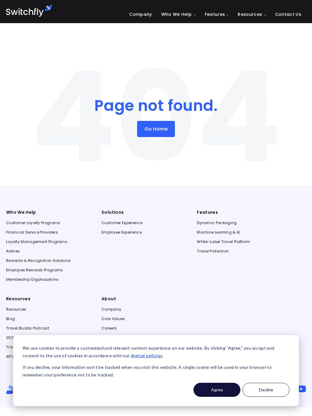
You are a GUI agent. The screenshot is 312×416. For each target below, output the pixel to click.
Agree (217, 389)
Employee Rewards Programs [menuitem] (34, 270)
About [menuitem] (108, 299)
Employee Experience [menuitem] (121, 232)
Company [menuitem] (111, 309)
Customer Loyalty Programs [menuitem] (33, 222)
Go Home (156, 128)
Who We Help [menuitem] (21, 212)
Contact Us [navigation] (288, 14)
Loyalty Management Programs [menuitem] (36, 241)
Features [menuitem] (207, 212)
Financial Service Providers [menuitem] (32, 232)
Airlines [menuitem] (13, 251)
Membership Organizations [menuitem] (32, 279)
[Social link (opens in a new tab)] (301, 389)
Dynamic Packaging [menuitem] (217, 222)
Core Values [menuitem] (113, 318)
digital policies (146, 355)
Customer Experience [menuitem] (121, 222)
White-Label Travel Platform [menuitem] (223, 241)
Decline (266, 389)
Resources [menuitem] (18, 299)
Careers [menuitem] (109, 328)
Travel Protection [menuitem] (213, 251)
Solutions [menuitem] (112, 212)
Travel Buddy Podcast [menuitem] (27, 328)
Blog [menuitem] (10, 318)
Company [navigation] (140, 14)
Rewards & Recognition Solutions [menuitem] (38, 260)
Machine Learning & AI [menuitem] (218, 232)
